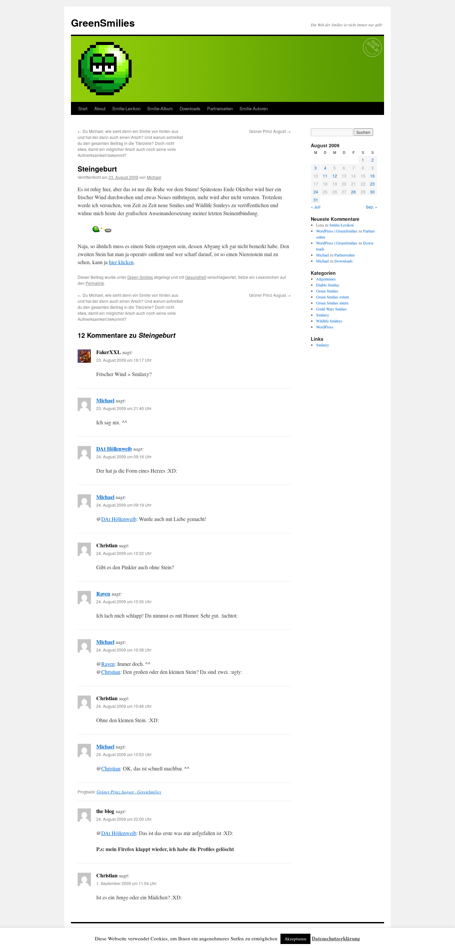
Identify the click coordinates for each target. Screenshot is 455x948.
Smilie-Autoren (253, 108)
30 (372, 192)
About (100, 108)
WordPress (324, 326)
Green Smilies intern (332, 302)
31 (315, 200)
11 (325, 176)
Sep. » (371, 207)
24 (315, 192)
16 (372, 176)
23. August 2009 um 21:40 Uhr (124, 408)
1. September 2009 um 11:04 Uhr (126, 883)
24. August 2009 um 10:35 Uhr (124, 601)
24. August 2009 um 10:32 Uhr (124, 553)
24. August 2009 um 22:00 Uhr (124, 819)
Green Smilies (140, 277)
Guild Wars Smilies (331, 308)
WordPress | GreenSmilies (336, 231)
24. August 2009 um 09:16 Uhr (124, 456)
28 (353, 192)
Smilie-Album (160, 108)
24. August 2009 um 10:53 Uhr (124, 754)
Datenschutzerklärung (336, 938)
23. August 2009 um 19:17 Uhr (124, 360)
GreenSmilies (103, 22)
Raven (103, 593)
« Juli (315, 207)
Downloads (190, 108)
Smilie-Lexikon (126, 108)
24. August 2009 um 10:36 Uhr (124, 650)
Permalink (95, 283)
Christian (110, 671)
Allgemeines (326, 278)
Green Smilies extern (332, 296)
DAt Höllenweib (114, 448)
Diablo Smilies (327, 284)
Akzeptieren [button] (295, 939)
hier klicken (121, 261)
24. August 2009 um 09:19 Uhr (124, 505)
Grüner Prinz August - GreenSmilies (129, 792)
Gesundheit (195, 277)
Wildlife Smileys (329, 320)
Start (83, 108)
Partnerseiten (220, 108)
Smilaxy (322, 314)
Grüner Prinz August (270, 131)
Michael (154, 177)
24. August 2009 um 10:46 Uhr (124, 706)
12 (334, 176)
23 (372, 184)
